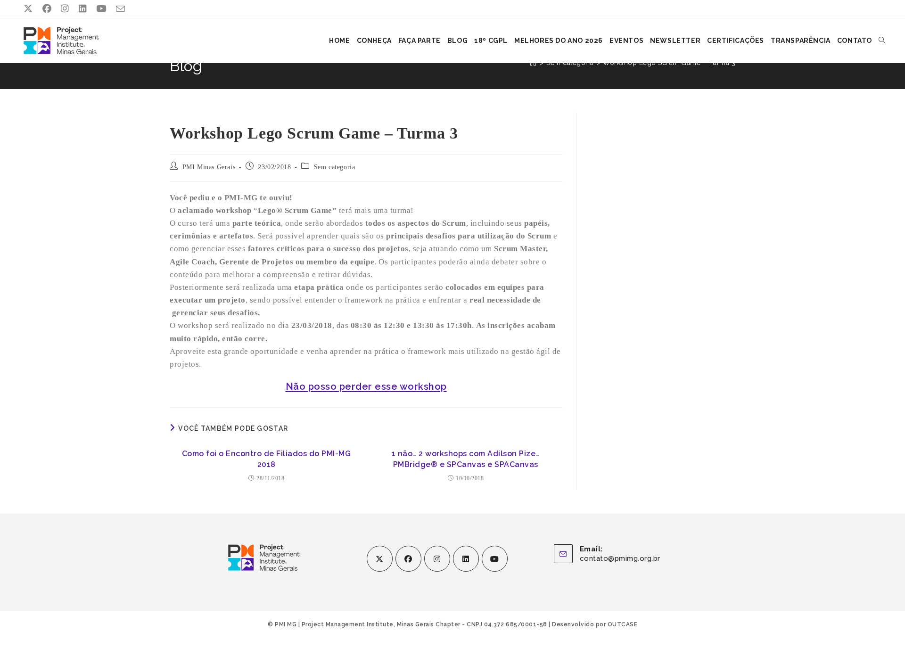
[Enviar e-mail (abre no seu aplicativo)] (120, 9)
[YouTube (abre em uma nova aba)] (101, 9)
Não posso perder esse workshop (366, 386)
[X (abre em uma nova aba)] (31, 9)
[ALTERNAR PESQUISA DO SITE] (882, 40)
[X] (380, 559)
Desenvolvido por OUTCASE (594, 624)
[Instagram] (437, 559)
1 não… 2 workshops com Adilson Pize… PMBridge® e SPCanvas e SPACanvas (466, 458)
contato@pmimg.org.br (620, 558)
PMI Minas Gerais (209, 167)
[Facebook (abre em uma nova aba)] (47, 9)
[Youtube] (495, 559)
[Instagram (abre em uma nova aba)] (65, 9)
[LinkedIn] (466, 559)
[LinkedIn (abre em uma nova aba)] (83, 9)
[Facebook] (408, 559)
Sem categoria (334, 167)
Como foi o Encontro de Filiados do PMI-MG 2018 (266, 458)
